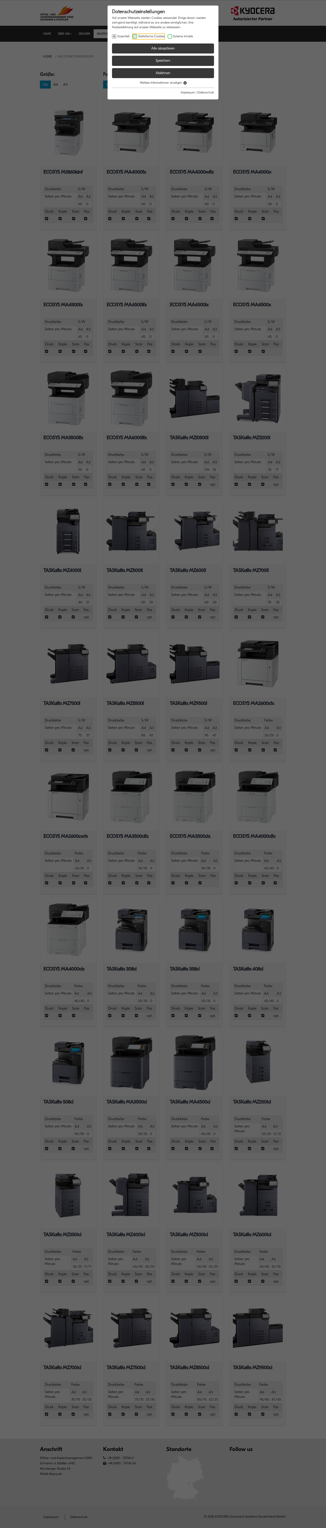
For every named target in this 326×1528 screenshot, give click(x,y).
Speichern (163, 61)
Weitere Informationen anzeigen (161, 83)
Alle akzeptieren (163, 48)
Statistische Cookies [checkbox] (151, 36)
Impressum (188, 92)
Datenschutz (205, 92)
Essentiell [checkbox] (124, 36)
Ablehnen (163, 73)
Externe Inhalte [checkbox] (183, 36)
